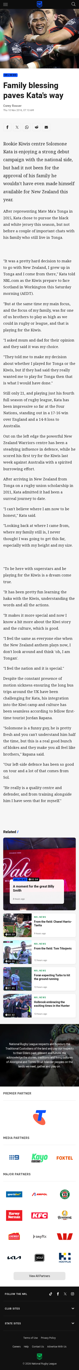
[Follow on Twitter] (65, 1294)
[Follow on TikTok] (50, 1294)
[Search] (73, 4)
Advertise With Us (56, 1346)
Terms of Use (30, 1337)
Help (26, 1346)
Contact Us (38, 1346)
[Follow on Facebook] (58, 1294)
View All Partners (39, 1276)
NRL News (10, 75)
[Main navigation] (5, 4)
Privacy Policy (48, 1337)
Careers (17, 1346)
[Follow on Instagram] (72, 1294)
